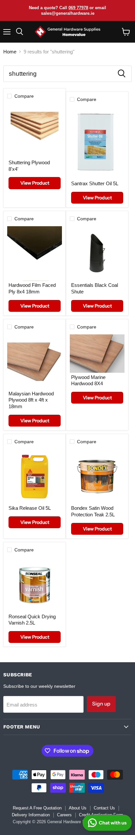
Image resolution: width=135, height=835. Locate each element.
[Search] (121, 74)
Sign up (101, 704)
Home (9, 51)
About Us (78, 807)
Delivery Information (31, 814)
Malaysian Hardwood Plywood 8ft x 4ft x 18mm (31, 400)
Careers (64, 814)
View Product (34, 183)
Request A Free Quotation (37, 807)
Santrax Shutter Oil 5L (94, 183)
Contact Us (104, 807)
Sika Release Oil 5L (30, 508)
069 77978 (78, 7)
